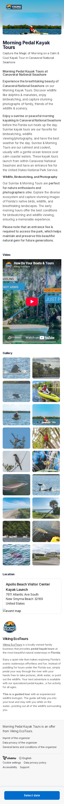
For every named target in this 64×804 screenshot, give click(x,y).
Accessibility (10, 767)
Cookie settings (12, 762)
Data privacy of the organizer (20, 742)
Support (24, 767)
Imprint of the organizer (16, 737)
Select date (32, 795)
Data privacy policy (35, 762)
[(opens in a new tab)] (32, 611)
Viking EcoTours (12, 644)
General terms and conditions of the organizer (30, 746)
